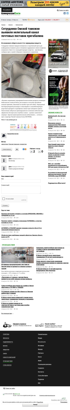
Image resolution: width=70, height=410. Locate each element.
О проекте (41, 368)
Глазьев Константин (12, 133)
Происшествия (8, 245)
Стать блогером (43, 375)
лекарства (23, 144)
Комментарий (5, 185)
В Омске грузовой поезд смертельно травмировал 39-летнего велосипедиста (49, 256)
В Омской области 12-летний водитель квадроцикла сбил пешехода (49, 269)
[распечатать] (16, 150)
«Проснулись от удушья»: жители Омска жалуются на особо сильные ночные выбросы (16, 278)
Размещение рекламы (44, 364)
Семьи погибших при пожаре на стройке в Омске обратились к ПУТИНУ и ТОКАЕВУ (17, 286)
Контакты (41, 371)
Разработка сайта (55, 400)
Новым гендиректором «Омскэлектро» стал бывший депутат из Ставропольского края (57, 136)
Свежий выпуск (42, 334)
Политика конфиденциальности (47, 395)
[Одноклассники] (25, 149)
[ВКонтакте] (23, 149)
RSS (39, 383)
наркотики (4, 144)
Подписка (41, 379)
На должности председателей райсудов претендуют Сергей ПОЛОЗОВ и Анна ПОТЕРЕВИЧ (57, 174)
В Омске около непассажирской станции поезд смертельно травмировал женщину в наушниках (17, 298)
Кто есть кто (42, 341)
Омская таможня (14, 144)
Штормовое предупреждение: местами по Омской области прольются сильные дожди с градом (16, 266)
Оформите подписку (19, 324)
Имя (2, 179)
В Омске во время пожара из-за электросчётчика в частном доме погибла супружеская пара (15, 305)
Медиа (40, 338)
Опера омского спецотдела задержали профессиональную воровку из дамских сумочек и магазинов (52, 263)
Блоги (40, 356)
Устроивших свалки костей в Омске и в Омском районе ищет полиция (17, 292)
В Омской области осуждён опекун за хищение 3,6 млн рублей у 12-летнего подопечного (56, 155)
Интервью (41, 345)
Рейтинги (41, 353)
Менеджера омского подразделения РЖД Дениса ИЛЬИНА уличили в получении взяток (57, 125)
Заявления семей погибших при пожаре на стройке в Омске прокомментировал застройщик (50, 249)
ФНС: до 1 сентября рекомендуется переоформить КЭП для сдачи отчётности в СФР (58, 165)
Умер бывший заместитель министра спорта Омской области (56, 145)
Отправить (5, 205)
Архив (39, 360)
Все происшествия (6, 313)
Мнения (40, 349)
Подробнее (40, 402)
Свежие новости (55, 112)
